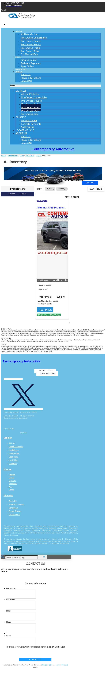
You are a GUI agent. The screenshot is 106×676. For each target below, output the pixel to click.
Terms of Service (62, 665)
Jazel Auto (23, 418)
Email (8, 611)
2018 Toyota (42, 201)
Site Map (23, 432)
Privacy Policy (9, 428)
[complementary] (98, 668)
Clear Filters (96, 189)
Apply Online (27, 66)
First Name (11, 589)
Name (8, 636)
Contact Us (26, 81)
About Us (18, 71)
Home (3, 156)
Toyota (38, 156)
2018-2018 (29, 156)
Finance (18, 57)
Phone (8, 622)
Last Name (11, 600)
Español (4, 10)
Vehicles (18, 31)
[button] (55, 86)
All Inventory (13, 156)
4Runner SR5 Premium (51, 207)
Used (22, 156)
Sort (39, 189)
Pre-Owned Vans (29, 54)
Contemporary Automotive (53, 149)
